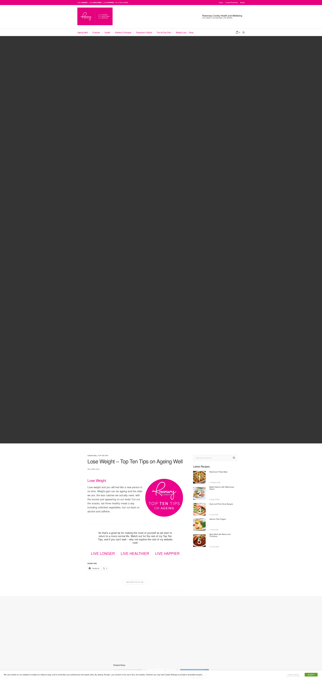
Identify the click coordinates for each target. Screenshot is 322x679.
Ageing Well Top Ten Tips (97, 455)
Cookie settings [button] (293, 674)
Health (107, 32)
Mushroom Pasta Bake (218, 472)
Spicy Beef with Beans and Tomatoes (220, 535)
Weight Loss (181, 32)
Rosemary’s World (144, 32)
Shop (191, 32)
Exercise (96, 32)
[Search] (234, 458)
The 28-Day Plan (163, 32)
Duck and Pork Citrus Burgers (221, 504)
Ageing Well (82, 32)
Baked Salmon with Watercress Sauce (221, 488)
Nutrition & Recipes (123, 32)
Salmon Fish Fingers (217, 519)
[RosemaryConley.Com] (95, 16)
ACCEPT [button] (311, 674)
